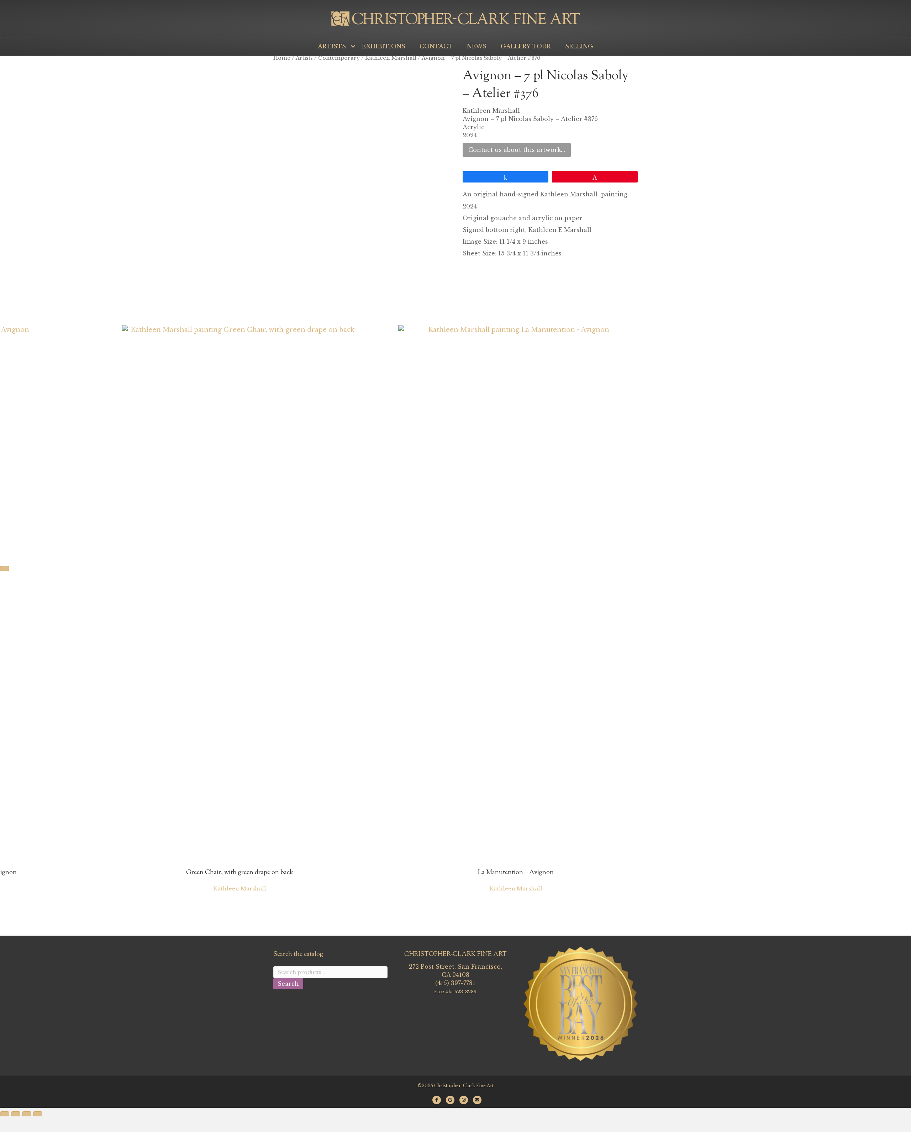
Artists (304, 58)
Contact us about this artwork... (516, 149)
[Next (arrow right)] (4, 568)
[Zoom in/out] (4, 1113)
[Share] (26, 1113)
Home (281, 58)
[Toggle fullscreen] (15, 1113)
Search (288, 983)
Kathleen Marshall (390, 58)
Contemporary (339, 58)
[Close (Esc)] (37, 1113)
